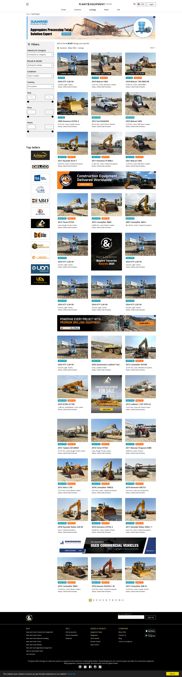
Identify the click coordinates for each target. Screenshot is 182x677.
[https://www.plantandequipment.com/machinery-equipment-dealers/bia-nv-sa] (40, 179)
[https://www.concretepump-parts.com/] (40, 156)
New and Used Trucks (33, 642)
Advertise (69, 638)
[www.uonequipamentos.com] (40, 270)
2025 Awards (94, 638)
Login (151, 4)
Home (63, 10)
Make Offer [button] (72, 48)
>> (122, 600)
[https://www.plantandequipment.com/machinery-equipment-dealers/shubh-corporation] (40, 247)
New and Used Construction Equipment (39, 632)
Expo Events (94, 645)
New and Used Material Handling (37, 638)
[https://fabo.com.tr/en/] (40, 201)
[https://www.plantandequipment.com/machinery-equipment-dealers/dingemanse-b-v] (106, 546)
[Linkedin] (81, 666)
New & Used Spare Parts (34, 651)
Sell (118, 10)
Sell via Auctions (71, 632)
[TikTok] (101, 666)
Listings (93, 10)
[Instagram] (96, 666)
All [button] (58, 48)
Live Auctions (30, 654)
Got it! (172, 673)
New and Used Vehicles (34, 645)
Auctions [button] (63, 48)
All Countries (32, 86)
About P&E (122, 632)
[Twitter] (86, 666)
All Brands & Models (35, 65)
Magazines (94, 635)
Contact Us (122, 635)
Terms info (71, 673)
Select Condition (33, 76)
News (106, 10)
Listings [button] (81, 48)
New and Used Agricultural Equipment (39, 648)
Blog (120, 638)
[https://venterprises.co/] (40, 281)
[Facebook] (91, 666)
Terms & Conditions (125, 642)
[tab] (58, 47)
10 (119, 600)
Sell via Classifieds (72, 635)
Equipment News (96, 632)
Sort (152, 48)
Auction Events (95, 642)
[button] (27, 4)
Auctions (77, 10)
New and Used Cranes (33, 635)
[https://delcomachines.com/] (40, 167)
